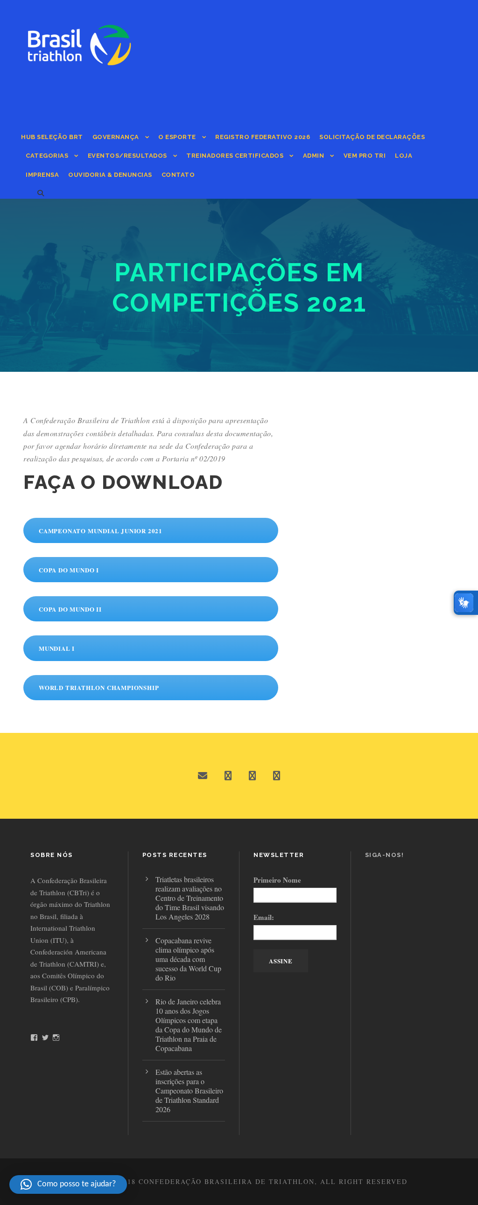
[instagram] (276, 776)
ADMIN (313, 155)
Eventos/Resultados (127, 155)
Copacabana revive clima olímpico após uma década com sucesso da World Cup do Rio (188, 958)
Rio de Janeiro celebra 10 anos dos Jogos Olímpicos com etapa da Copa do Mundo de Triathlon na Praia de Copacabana (188, 1024)
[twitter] (252, 776)
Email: (263, 917)
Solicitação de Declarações (372, 136)
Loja (403, 155)
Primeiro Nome (277, 880)
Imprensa (42, 174)
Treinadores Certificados (234, 155)
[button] (68, 1184)
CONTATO (178, 174)
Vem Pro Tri (365, 155)
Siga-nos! (384, 854)
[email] (202, 776)
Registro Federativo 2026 (262, 136)
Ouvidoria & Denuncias (110, 174)
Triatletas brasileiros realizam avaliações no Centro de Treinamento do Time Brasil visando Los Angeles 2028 (189, 897)
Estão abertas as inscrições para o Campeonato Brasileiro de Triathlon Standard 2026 (189, 1090)
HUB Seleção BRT (52, 136)
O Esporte (177, 136)
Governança (115, 136)
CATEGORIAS (47, 155)
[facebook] (228, 776)
